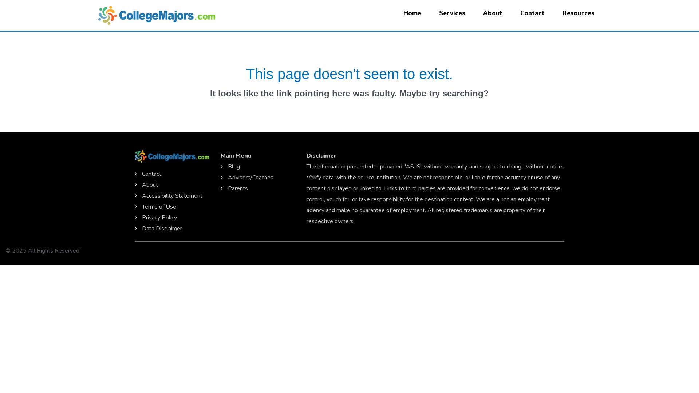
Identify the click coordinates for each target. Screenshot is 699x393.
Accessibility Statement (172, 196)
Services (452, 13)
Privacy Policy (159, 218)
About (492, 13)
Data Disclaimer (162, 229)
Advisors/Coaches (250, 178)
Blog (234, 167)
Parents (238, 188)
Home (412, 13)
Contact (532, 13)
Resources (578, 13)
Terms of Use (159, 207)
